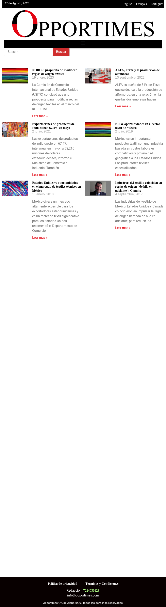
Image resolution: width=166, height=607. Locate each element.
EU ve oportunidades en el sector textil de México (137, 125)
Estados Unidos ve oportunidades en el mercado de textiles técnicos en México (56, 186)
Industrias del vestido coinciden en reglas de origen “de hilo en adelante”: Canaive (138, 186)
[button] (83, 43)
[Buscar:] (28, 52)
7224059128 (91, 590)
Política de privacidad (62, 583)
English (127, 4)
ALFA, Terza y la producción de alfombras (137, 71)
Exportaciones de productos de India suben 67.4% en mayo (53, 125)
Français (141, 4)
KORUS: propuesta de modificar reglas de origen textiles (54, 71)
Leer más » (40, 116)
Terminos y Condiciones (101, 583)
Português (157, 4)
